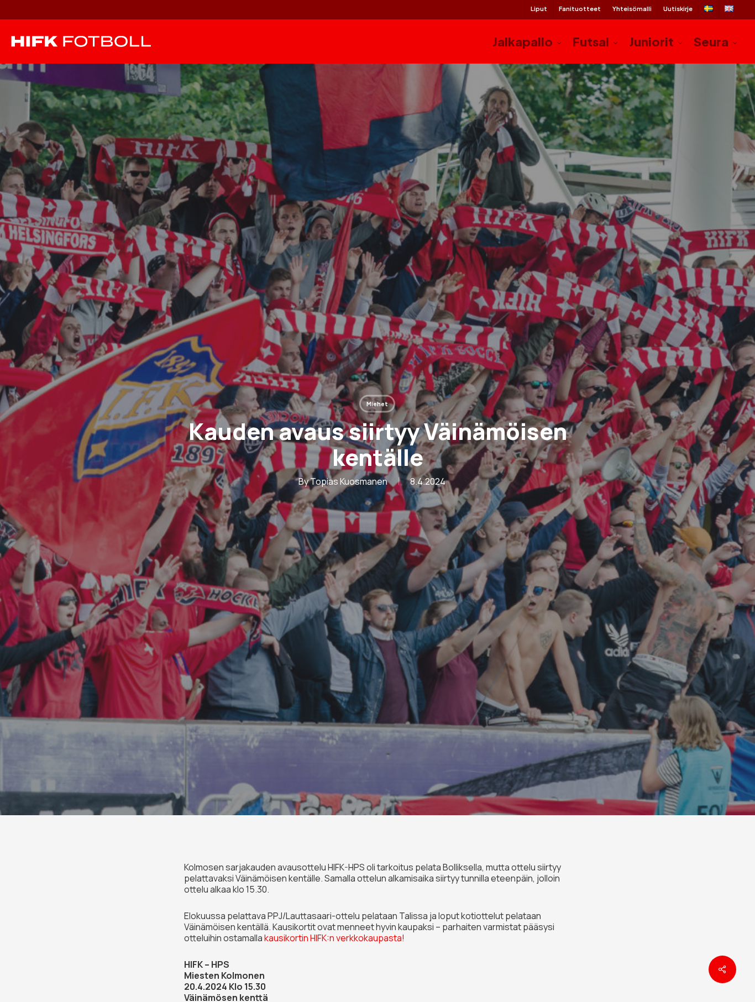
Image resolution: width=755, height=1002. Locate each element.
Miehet (377, 403)
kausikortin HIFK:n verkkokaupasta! (334, 938)
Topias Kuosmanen (348, 481)
